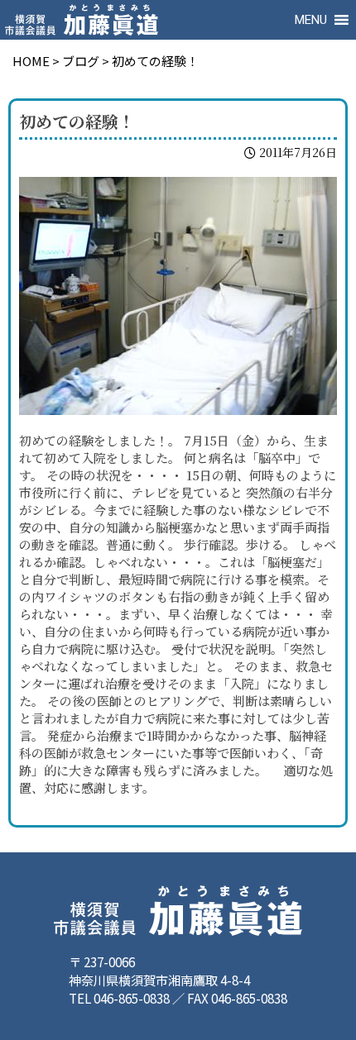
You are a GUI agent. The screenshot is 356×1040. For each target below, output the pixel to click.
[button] (311, 20)
